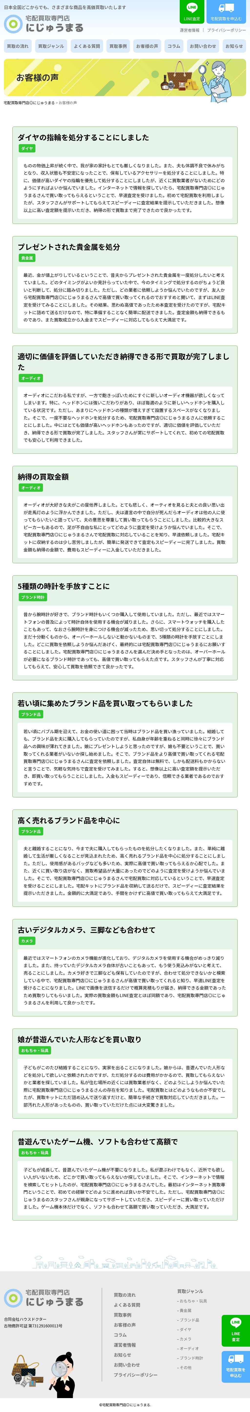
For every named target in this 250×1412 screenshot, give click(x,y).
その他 (185, 1367)
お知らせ (234, 46)
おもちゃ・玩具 (35, 1050)
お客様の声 (147, 46)
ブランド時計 (33, 597)
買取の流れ (18, 46)
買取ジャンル (51, 46)
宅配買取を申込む (226, 18)
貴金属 (27, 258)
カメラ (27, 941)
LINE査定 (192, 18)
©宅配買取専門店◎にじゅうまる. (125, 1404)
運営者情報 (189, 30)
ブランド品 (31, 714)
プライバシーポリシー (226, 30)
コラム (173, 46)
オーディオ (31, 378)
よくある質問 (87, 46)
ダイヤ (27, 148)
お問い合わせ (203, 46)
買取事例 (118, 46)
